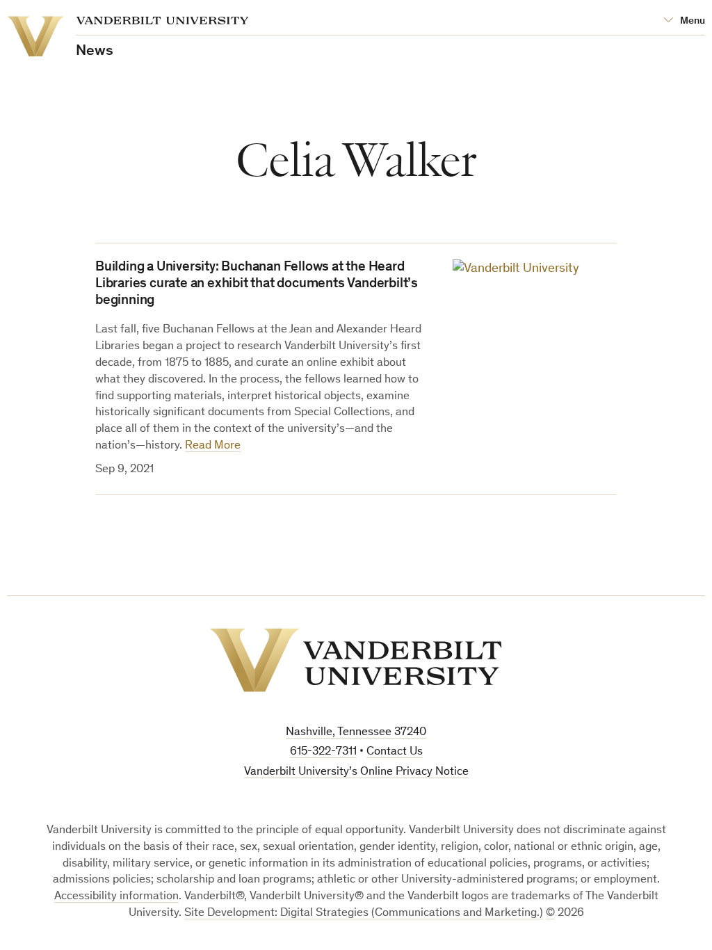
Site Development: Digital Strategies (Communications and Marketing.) (363, 913)
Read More (213, 446)
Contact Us (394, 752)
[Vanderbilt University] (356, 660)
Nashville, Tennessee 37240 (356, 733)
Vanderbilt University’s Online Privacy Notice (356, 772)
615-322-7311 (323, 752)
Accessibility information (116, 897)
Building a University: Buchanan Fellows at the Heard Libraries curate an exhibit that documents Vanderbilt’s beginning (256, 284)
